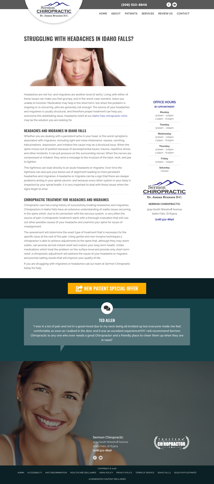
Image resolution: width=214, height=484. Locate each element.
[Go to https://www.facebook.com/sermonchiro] (168, 5)
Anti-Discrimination (56, 472)
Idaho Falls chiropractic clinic (110, 115)
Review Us (165, 13)
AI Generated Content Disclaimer (107, 479)
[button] (107, 288)
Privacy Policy (124, 472)
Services (148, 13)
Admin (21, 472)
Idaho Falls (164, 472)
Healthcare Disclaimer (83, 472)
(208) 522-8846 (134, 5)
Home (103, 13)
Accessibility (34, 472)
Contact (183, 13)
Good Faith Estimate (185, 472)
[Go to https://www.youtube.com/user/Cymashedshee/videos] (174, 5)
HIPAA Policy (106, 472)
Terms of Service (145, 472)
